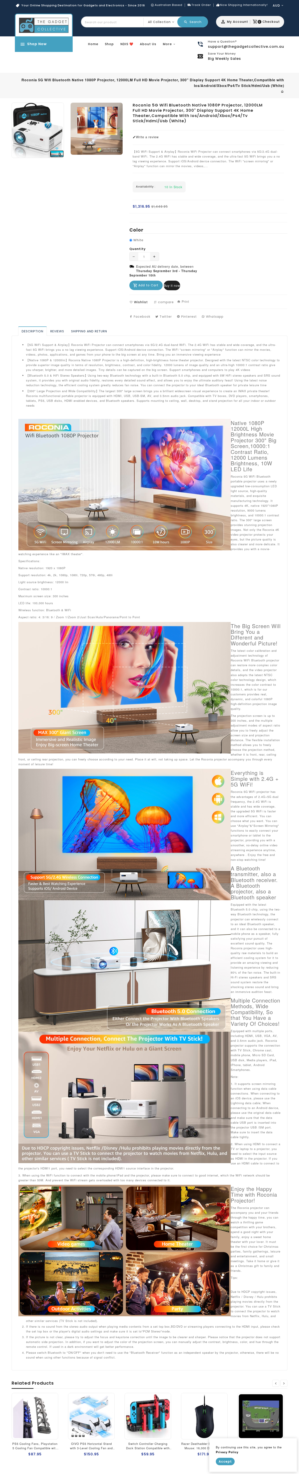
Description (32, 331)
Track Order (201, 5)
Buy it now (172, 285)
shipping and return (89, 331)
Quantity (137, 249)
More (167, 44)
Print (185, 301)
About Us (148, 44)
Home (93, 44)
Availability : (145, 187)
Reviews (57, 331)
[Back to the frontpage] (282, 91)
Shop (109, 44)
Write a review (147, 137)
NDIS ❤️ (126, 44)
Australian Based (168, 5)
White (138, 240)
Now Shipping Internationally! (244, 5)
